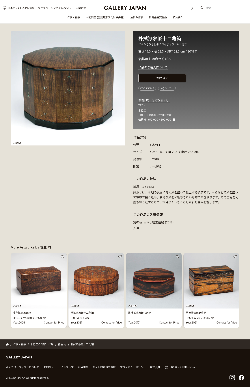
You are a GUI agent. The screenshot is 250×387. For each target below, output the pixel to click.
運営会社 (155, 367)
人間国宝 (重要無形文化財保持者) (105, 17)
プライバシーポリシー (133, 367)
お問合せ (81, 7)
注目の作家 (136, 17)
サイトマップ (66, 367)
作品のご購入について (153, 67)
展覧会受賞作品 (158, 17)
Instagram (232, 377)
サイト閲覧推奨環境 (104, 367)
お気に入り (192, 9)
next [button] (239, 289)
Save (62, 257)
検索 (208, 7)
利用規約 (83, 367)
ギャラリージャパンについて (54, 7)
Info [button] (174, 119)
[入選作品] (68, 88)
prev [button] (10, 289)
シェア (168, 88)
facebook (241, 377)
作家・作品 (73, 17)
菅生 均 (154, 100)
